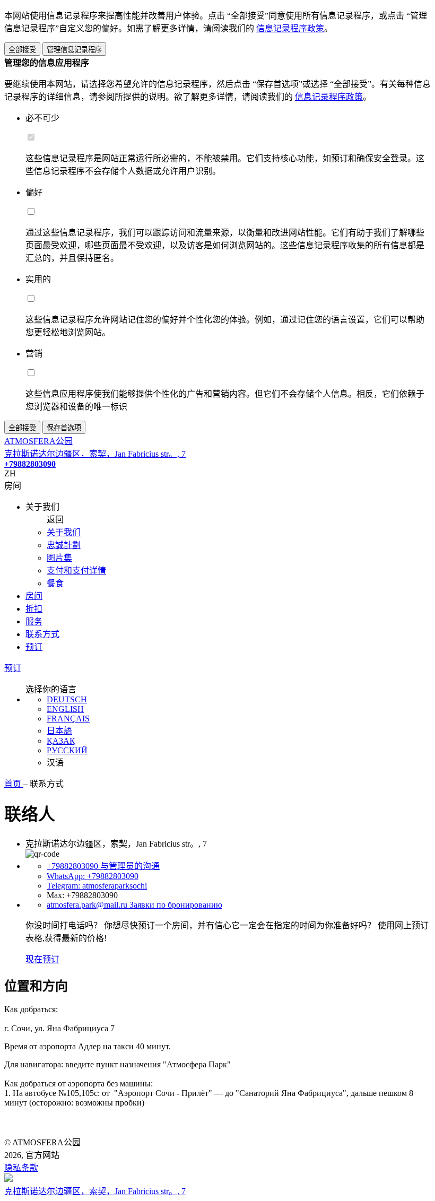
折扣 (33, 608)
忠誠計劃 (64, 545)
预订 (33, 646)
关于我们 (64, 532)
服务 (33, 621)
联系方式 (42, 634)
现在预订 (42, 959)
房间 (33, 595)
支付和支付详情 (76, 570)
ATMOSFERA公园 (38, 441)
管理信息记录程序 (74, 50)
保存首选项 (64, 428)
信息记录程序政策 (290, 28)
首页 (13, 783)
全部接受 (22, 50)
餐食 (55, 583)
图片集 (59, 557)
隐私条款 (21, 1167)
